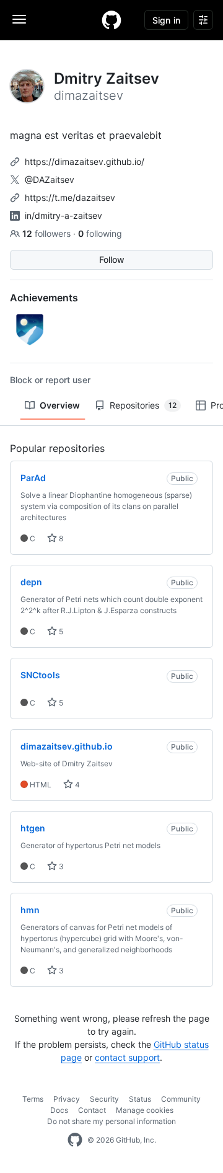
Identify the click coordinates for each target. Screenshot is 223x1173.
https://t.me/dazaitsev (70, 197)
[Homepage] (111, 20)
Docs (59, 1110)
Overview (60, 405)
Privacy (66, 1099)
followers (47, 233)
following (100, 233)
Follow (112, 259)
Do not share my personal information (111, 1121)
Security (104, 1099)
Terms (32, 1099)
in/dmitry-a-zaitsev (63, 215)
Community (181, 1099)
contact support (127, 1057)
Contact (92, 1110)
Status (140, 1099)
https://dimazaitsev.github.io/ (84, 161)
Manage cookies (144, 1110)
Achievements (44, 297)
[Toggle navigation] (19, 19)
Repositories (143, 405)
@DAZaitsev (49, 179)
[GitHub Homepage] (75, 1140)
